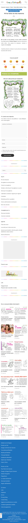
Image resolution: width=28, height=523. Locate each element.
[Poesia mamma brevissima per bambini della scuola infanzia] (7, 311)
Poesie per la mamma (14, 11)
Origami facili (4, 285)
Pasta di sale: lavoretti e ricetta (9, 287)
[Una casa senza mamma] (7, 380)
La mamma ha (4, 418)
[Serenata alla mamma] (21, 380)
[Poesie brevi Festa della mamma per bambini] (7, 329)
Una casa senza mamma (7, 386)
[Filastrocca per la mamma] (21, 329)
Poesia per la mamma (20, 435)
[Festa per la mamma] (21, 345)
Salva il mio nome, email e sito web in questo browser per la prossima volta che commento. (14, 151)
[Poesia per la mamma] (21, 429)
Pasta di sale (4, 264)
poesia (13, 78)
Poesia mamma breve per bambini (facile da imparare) (20, 318)
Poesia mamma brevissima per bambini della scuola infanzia (6, 318)
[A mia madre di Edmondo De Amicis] (21, 363)
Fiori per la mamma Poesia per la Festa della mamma (7, 353)
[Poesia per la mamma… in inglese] (21, 412)
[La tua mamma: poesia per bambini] (7, 363)
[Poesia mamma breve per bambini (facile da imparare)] (21, 311)
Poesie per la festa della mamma (14, 9)
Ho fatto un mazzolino (6, 435)
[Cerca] (25, 2)
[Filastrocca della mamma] (7, 395)
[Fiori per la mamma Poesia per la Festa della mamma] (7, 345)
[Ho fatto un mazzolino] (7, 429)
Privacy (1, 516)
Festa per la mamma (20, 351)
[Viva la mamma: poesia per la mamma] (21, 395)
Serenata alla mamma (20, 386)
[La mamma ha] (7, 412)
